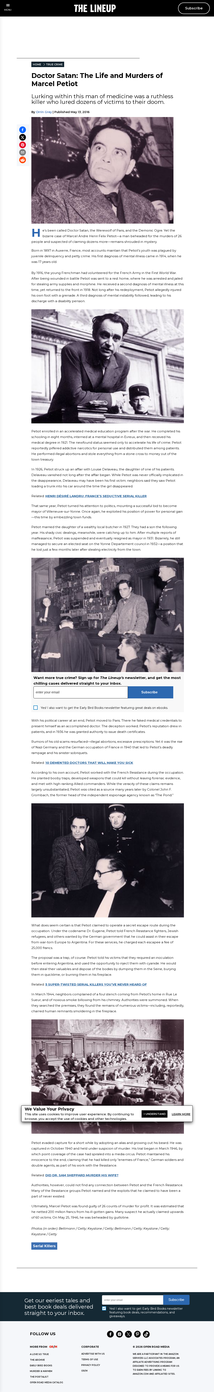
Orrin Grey (44, 112)
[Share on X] (22, 137)
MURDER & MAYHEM (41, 1371)
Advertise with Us (93, 1354)
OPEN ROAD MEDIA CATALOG (46, 1382)
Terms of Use (89, 1359)
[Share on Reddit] (22, 160)
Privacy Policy (90, 1365)
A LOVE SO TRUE (39, 1354)
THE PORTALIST (39, 1376)
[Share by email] (22, 152)
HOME (37, 64)
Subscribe (194, 8)
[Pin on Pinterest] (22, 144)
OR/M (84, 1370)
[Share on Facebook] (22, 129)
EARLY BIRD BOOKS (41, 1365)
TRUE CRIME (54, 64)
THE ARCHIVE (37, 1360)
